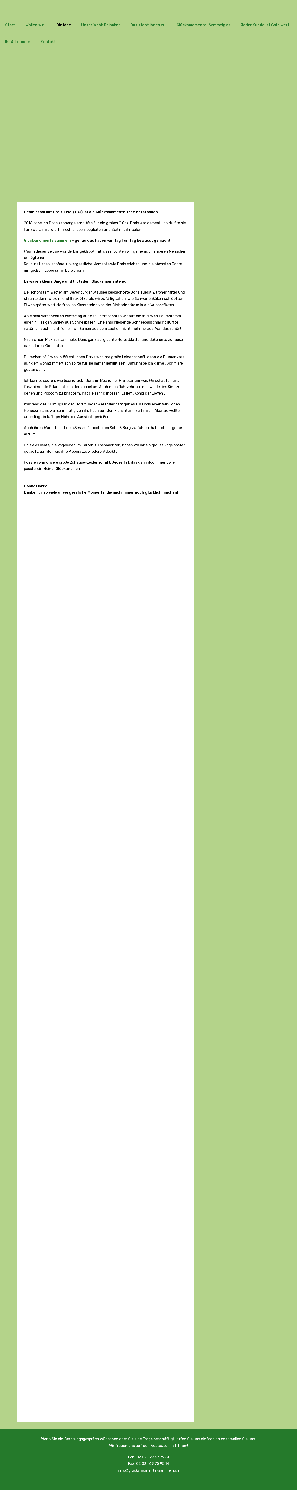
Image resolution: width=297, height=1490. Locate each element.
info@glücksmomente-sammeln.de (148, 1470)
